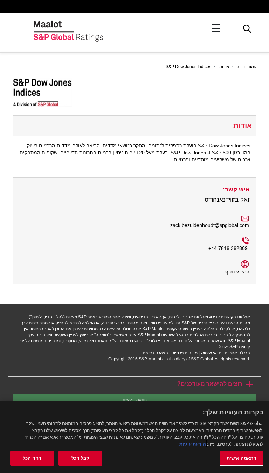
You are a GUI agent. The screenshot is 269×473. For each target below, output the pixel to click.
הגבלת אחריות (237, 353)
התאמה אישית (135, 400)
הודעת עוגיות (192, 444)
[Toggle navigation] (216, 28)
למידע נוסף (237, 272)
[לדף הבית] (68, 28)
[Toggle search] (247, 30)
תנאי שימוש (211, 353)
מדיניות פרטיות (184, 353)
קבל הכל (80, 458)
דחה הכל (32, 458)
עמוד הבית (246, 66)
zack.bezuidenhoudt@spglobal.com (209, 225)
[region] (134, 437)
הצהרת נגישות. (155, 353)
